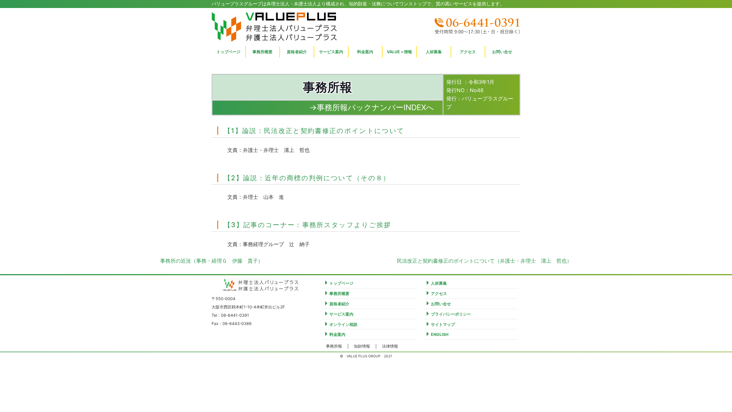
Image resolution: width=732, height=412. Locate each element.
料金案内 (337, 334)
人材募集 (434, 51)
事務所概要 (262, 51)
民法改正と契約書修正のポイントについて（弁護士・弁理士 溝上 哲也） (484, 261)
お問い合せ (502, 51)
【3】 (308, 225)
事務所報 (334, 346)
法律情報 (390, 346)
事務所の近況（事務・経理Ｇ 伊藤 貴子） (211, 261)
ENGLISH (439, 334)
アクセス (468, 51)
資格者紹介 (297, 51)
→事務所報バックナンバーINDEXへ (371, 107)
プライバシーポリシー (451, 314)
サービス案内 (341, 314)
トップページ (228, 51)
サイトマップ (443, 324)
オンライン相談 (343, 324)
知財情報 (362, 346)
